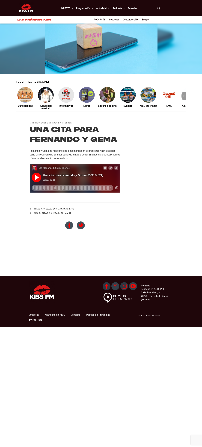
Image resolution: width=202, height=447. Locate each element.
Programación (83, 8)
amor (37, 213)
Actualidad (101, 8)
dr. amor (66, 213)
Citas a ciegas (42, 209)
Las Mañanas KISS (63, 209)
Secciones (114, 19)
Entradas (132, 8)
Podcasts (117, 8)
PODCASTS (99, 19)
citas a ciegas (50, 213)
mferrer (67, 123)
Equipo (145, 19)
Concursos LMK (130, 19)
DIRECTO (65, 8)
